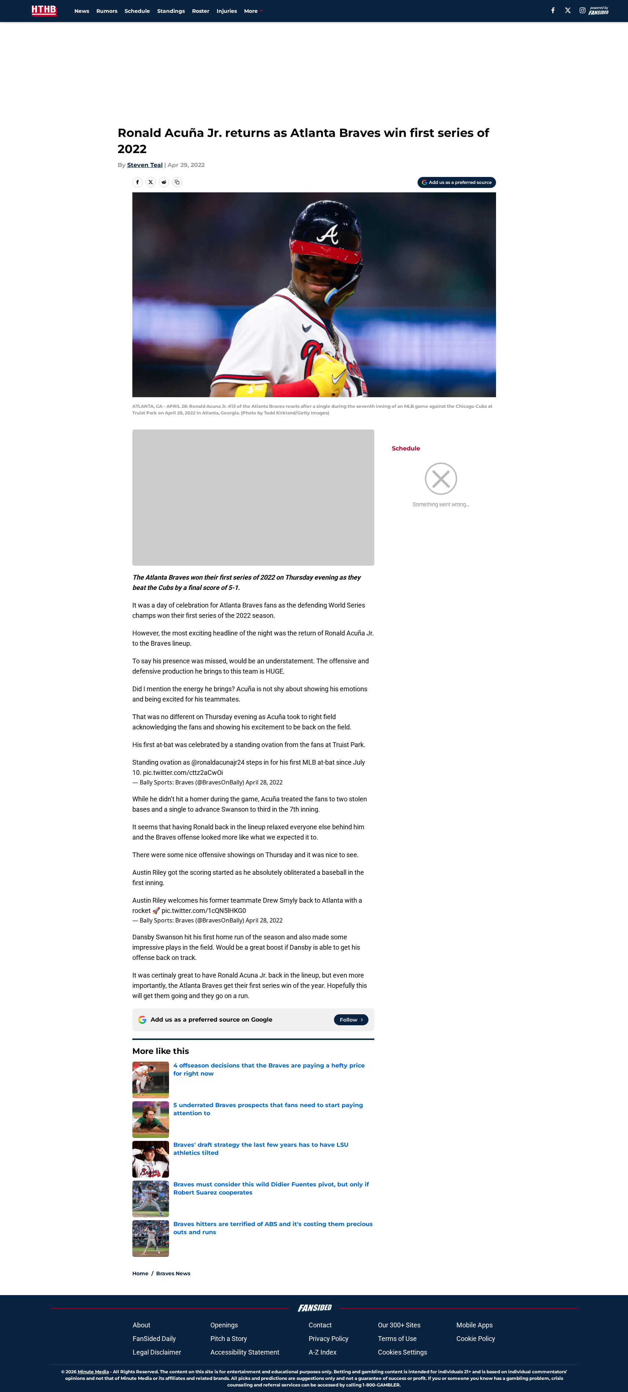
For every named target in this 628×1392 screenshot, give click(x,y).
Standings (171, 11)
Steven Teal (145, 165)
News (81, 11)
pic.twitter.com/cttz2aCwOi (183, 772)
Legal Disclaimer (157, 1352)
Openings (224, 1325)
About (141, 1325)
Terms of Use (397, 1338)
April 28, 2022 (264, 782)
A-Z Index (323, 1352)
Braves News (173, 1273)
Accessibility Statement (244, 1352)
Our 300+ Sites (399, 1325)
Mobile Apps (474, 1325)
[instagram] (582, 10)
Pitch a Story (228, 1338)
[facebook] (553, 10)
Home (140, 1273)
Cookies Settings (402, 1352)
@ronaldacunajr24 (218, 762)
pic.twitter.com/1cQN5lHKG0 (204, 910)
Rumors (106, 11)
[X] (568, 10)
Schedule (137, 11)
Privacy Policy (329, 1338)
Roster (200, 11)
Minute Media (93, 1371)
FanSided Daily (154, 1338)
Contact (320, 1325)
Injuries (227, 11)
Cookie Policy (475, 1338)
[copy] (177, 182)
